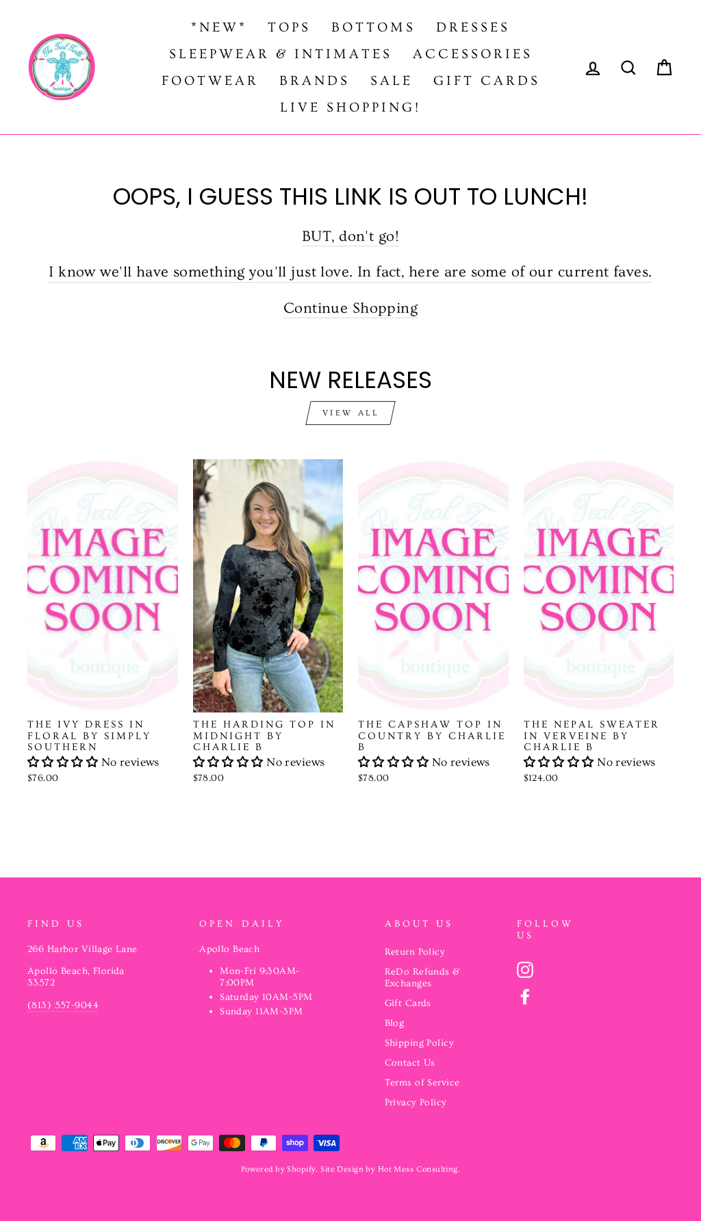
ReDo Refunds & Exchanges (422, 977)
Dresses (473, 27)
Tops (289, 27)
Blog (395, 1023)
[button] (64, 762)
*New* (219, 27)
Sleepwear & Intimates (280, 54)
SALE (391, 80)
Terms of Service (422, 1082)
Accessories (473, 54)
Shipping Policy (419, 1043)
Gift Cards (486, 80)
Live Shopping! (350, 107)
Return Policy (415, 952)
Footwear (210, 80)
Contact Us (410, 1062)
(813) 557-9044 (63, 1005)
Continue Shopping (350, 308)
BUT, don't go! (350, 236)
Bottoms (373, 27)
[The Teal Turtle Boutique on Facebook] (525, 996)
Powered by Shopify (278, 1169)
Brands (314, 80)
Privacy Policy (416, 1102)
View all (350, 413)
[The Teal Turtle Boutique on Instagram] (525, 970)
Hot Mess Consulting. (419, 1169)
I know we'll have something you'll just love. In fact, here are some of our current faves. (350, 272)
